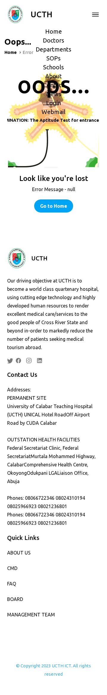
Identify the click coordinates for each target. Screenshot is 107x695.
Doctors (53, 40)
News (53, 93)
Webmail (53, 111)
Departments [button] (53, 49)
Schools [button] (53, 67)
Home (53, 31)
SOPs (53, 58)
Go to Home (53, 206)
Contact (53, 85)
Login (53, 102)
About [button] (53, 76)
